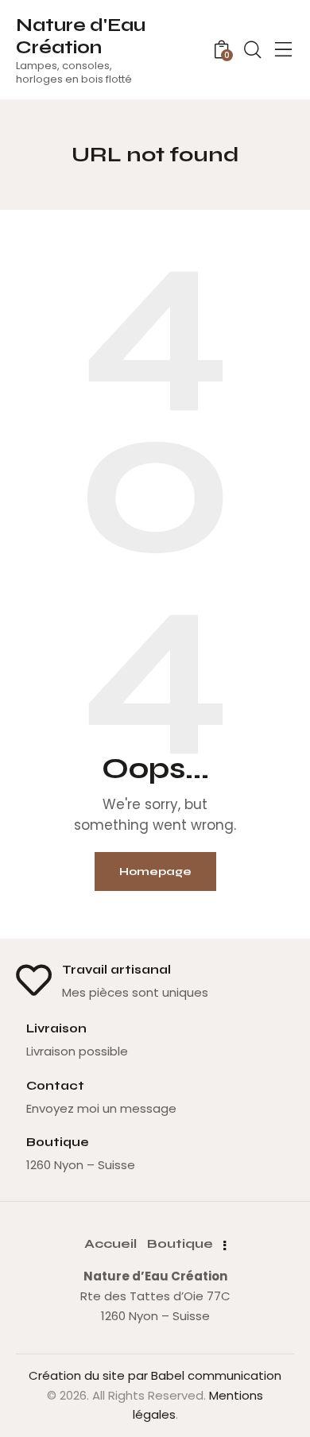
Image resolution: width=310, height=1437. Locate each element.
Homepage (155, 871)
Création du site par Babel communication (155, 1375)
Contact (55, 1086)
